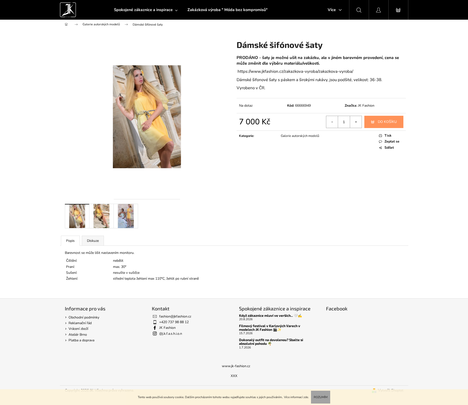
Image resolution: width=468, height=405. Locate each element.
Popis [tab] (70, 240)
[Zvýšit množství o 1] (356, 122)
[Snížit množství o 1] (332, 122)
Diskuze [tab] (93, 240)
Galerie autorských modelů (300, 136)
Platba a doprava (81, 340)
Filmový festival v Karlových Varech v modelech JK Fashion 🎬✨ (269, 328)
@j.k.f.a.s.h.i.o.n (170, 333)
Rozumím (320, 397)
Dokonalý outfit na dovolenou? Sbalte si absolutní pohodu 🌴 (271, 342)
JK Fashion (366, 105)
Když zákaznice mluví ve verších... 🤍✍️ (270, 315)
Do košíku (387, 121)
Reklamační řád (80, 323)
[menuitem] (146, 10)
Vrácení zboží (78, 328)
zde (305, 397)
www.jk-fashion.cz (236, 366)
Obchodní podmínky (84, 317)
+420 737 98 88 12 (174, 322)
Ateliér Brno (78, 334)
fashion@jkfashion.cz (175, 316)
